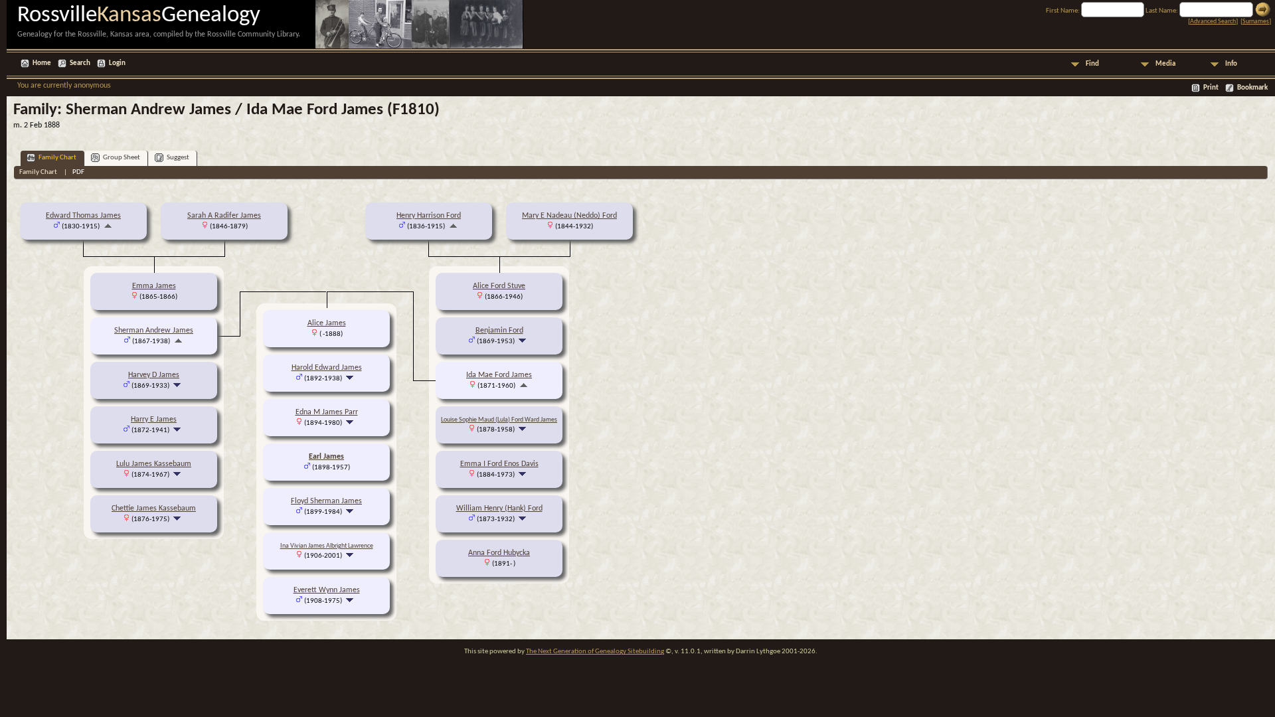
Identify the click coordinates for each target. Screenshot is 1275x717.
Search (80, 63)
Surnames (1255, 21)
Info (1231, 64)
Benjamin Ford (499, 331)
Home (42, 63)
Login (117, 63)
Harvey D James (153, 375)
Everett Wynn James (327, 590)
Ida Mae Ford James (499, 375)
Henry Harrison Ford (428, 216)
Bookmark (1252, 88)
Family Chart (57, 157)
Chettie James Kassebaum (154, 509)
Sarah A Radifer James (224, 216)
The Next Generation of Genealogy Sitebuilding (595, 651)
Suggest (178, 157)
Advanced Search (1213, 21)
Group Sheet (121, 157)
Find (1092, 64)
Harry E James (154, 420)
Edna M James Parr (327, 412)
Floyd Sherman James (326, 501)
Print (1211, 88)
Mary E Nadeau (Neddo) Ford (569, 216)
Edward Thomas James (83, 216)
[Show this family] (178, 386)
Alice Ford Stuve (499, 286)
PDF (78, 172)
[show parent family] (108, 226)
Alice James (326, 323)
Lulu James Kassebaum (153, 464)
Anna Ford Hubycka (499, 553)
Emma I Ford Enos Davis (499, 464)
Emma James (154, 286)
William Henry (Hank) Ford (499, 509)
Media (1165, 64)
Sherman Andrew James (153, 331)
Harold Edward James (327, 368)
